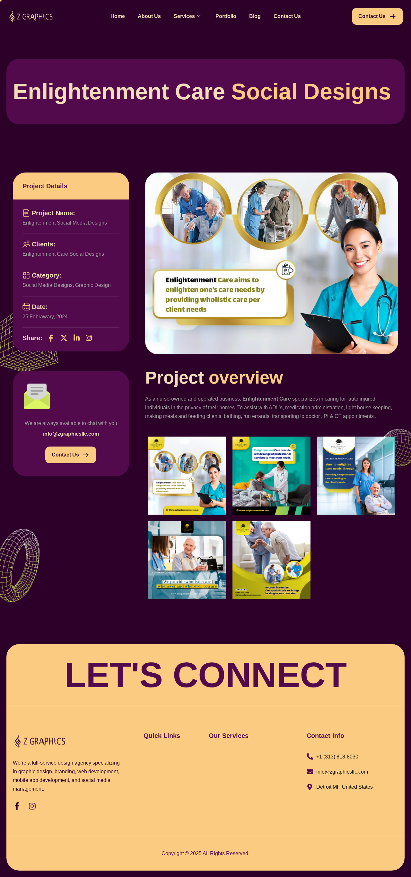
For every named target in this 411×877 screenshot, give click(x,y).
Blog (255, 16)
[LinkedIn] (77, 337)
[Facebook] (50, 337)
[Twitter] (63, 337)
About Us (149, 16)
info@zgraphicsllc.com (71, 434)
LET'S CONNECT (206, 675)
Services (184, 16)
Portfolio (225, 16)
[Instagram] (89, 337)
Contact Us (287, 16)
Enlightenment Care (266, 399)
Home (117, 16)
